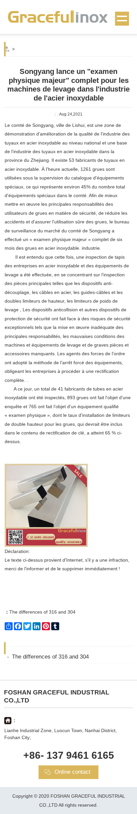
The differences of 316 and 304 (40, 612)
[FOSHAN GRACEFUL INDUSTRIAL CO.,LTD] (68, 16)
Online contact (72, 772)
